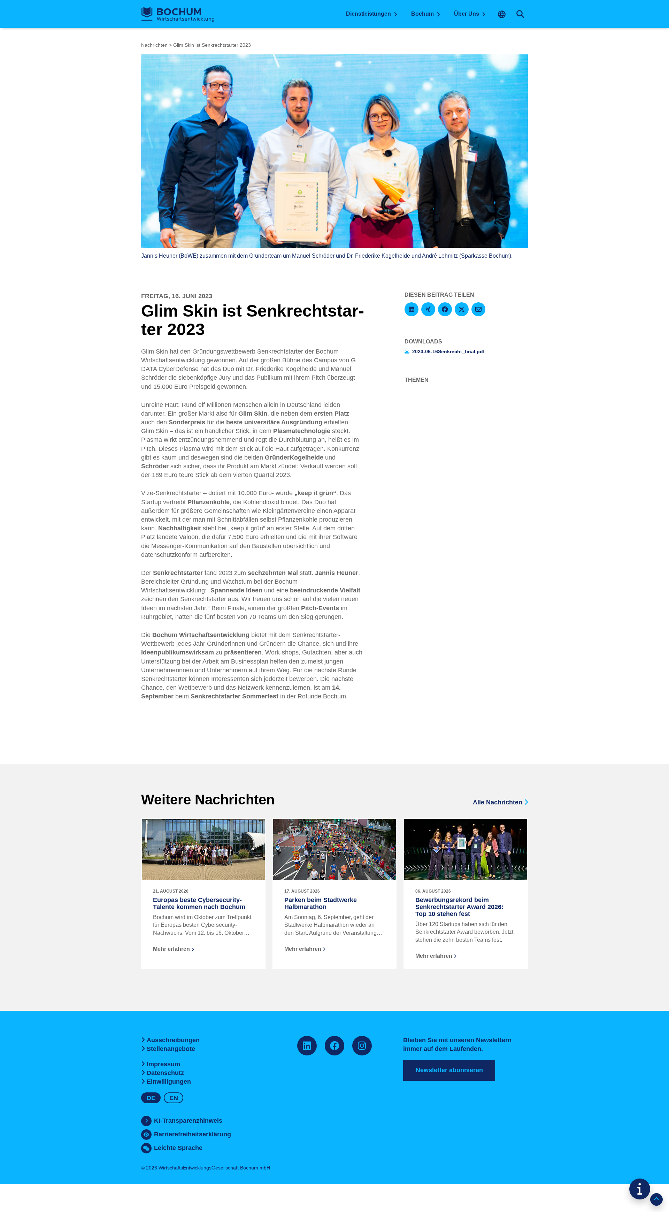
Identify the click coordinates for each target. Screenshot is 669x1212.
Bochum (422, 14)
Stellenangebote (171, 1048)
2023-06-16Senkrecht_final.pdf (448, 351)
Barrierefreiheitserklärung (192, 1134)
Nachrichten (154, 45)
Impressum (163, 1064)
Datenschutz (165, 1072)
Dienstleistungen (368, 14)
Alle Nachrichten (498, 802)
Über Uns (466, 14)
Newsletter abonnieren (449, 1070)
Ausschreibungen (173, 1040)
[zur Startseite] (178, 14)
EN (173, 1097)
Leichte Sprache (178, 1147)
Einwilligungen (169, 1081)
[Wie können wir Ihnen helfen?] (639, 1189)
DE (151, 1097)
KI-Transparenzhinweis (188, 1120)
